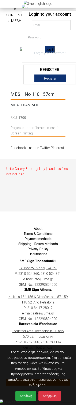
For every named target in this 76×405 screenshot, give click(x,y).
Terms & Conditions (38, 234)
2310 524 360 (28, 274)
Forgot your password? (50, 53)
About (38, 229)
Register (50, 78)
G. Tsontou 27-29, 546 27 (38, 268)
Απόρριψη (50, 396)
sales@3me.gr (43, 313)
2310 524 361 (51, 274)
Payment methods (38, 239)
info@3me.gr (43, 279)
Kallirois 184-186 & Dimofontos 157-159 (38, 297)
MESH (16, 21)
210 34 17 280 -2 (40, 308)
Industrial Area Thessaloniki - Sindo (38, 331)
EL (16, 10)
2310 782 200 (28, 342)
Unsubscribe (38, 254)
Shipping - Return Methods (38, 244)
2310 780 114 (51, 342)
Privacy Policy (38, 249)
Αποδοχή (26, 396)
